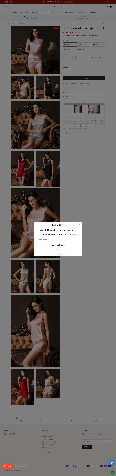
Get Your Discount (58, 245)
